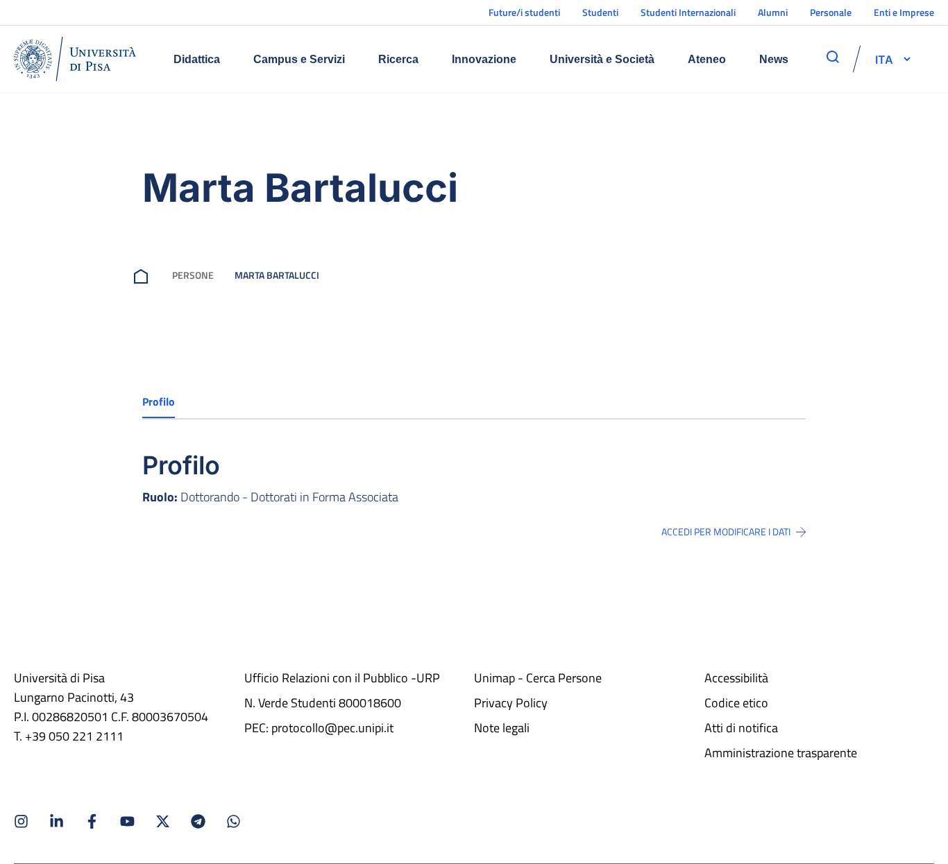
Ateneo (707, 59)
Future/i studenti (524, 12)
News (773, 59)
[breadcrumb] (143, 275)
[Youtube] (127, 821)
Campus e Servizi (299, 59)
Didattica (196, 59)
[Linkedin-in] (56, 821)
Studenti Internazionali (688, 12)
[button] (884, 59)
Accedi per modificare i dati (725, 531)
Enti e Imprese (904, 12)
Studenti (600, 12)
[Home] (75, 59)
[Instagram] (21, 821)
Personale (831, 12)
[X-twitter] (162, 821)
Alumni (773, 12)
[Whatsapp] (233, 821)
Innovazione (484, 59)
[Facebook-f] (92, 821)
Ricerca (398, 59)
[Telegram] (198, 821)
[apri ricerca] (833, 57)
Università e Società (602, 59)
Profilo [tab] (158, 401)
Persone (193, 275)
